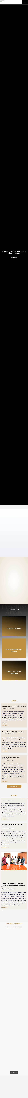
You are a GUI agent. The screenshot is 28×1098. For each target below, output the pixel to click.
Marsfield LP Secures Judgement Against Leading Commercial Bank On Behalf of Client (14, 845)
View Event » (4, 959)
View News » (5, 865)
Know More (14, 327)
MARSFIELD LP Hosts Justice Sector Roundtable (11, 898)
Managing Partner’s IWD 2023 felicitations (13, 871)
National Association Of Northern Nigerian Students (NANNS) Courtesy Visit (13, 1025)
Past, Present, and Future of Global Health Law (12, 965)
